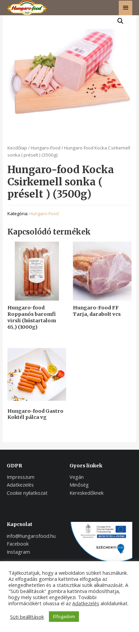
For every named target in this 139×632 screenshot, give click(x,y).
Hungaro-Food (45, 148)
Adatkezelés (85, 603)
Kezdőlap (17, 148)
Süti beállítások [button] (27, 617)
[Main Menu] (125, 8)
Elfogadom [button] (64, 616)
